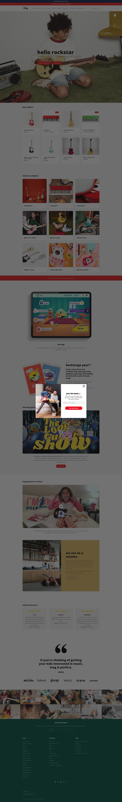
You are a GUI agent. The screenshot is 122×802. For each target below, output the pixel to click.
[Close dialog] (83, 386)
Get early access (73, 408)
